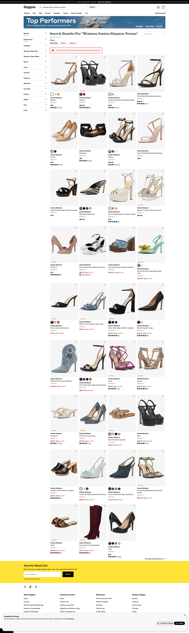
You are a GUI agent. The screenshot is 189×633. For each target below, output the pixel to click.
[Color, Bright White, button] (141, 265)
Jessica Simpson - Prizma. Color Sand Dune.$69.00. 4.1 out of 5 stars (64, 139)
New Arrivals (136, 605)
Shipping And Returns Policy (70, 608)
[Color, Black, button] (55, 151)
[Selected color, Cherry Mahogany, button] (80, 379)
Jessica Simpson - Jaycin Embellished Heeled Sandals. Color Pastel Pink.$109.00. (151, 139)
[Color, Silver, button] (116, 151)
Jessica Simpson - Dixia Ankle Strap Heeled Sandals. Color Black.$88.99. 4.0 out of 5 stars (151, 82)
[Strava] (36, 587)
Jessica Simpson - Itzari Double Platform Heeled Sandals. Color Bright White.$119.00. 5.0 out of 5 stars (122, 196)
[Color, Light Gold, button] (112, 94)
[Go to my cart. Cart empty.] (163, 7)
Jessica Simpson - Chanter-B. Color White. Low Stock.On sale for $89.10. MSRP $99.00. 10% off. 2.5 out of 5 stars (64, 420)
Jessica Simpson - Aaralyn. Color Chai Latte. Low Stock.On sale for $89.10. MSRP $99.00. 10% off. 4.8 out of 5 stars (151, 365)
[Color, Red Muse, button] (84, 94)
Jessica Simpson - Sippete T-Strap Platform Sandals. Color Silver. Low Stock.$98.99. (151, 196)
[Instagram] (25, 587)
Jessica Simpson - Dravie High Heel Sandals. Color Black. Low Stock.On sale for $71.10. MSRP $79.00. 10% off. (64, 310)
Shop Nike (139, 26)
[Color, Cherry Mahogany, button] (87, 208)
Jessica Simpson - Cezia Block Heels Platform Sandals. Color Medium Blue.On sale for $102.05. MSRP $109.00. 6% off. (122, 253)
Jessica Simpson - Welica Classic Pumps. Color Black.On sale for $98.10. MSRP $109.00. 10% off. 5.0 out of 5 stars (151, 310)
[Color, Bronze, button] (58, 322)
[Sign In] (158, 7)
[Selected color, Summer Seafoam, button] (138, 265)
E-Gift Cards (100, 612)
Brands (134, 598)
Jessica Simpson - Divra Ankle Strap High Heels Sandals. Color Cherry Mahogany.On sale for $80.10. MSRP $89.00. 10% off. (93, 365)
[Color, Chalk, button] (141, 322)
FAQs (62, 598)
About (26, 598)
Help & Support (160, 13)
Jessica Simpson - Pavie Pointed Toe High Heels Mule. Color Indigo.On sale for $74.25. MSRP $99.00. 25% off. (122, 475)
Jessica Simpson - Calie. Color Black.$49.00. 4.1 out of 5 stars (122, 531)
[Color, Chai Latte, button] (116, 208)
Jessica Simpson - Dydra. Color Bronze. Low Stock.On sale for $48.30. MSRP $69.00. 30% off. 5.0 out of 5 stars (64, 531)
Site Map (99, 605)
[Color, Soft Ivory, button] (112, 434)
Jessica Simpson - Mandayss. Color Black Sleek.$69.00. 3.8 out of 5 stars (93, 139)
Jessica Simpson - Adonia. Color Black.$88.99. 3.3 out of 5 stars (122, 139)
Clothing (135, 602)
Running (135, 608)
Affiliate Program (102, 602)
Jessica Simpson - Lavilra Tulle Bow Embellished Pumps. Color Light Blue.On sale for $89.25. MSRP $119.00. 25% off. (93, 475)
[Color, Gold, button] (58, 94)
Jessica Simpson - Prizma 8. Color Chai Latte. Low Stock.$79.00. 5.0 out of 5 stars (64, 253)
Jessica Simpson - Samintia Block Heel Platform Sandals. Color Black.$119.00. (64, 196)
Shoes (63, 43)
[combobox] (63, 7)
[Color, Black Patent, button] (112, 543)
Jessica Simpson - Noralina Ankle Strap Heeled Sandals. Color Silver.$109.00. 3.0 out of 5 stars (122, 82)
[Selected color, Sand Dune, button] (52, 151)
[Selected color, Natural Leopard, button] (52, 94)
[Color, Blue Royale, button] (116, 322)
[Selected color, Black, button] (80, 94)
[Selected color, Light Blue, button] (80, 488)
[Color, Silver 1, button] (55, 94)
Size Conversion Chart (104, 598)
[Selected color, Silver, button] (109, 94)
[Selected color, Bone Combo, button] (80, 208)
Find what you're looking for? (154, 559)
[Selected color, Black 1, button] (109, 322)
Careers (26, 602)
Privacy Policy (69, 619)
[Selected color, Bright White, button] (109, 208)
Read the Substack (104, 2)
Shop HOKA (149, 26)
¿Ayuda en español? (67, 605)
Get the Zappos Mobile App (33, 605)
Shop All (160, 26)
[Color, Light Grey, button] (116, 488)
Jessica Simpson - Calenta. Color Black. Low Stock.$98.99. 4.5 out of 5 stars (93, 82)
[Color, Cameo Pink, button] (84, 488)
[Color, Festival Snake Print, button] (116, 543)
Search (92, 7)
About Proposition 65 (67, 612)
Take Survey (100, 608)
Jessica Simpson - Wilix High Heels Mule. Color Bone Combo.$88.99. (93, 196)
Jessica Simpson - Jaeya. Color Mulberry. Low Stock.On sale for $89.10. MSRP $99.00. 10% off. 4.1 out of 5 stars (122, 365)
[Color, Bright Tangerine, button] (112, 208)
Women (72, 43)
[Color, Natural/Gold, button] (90, 208)
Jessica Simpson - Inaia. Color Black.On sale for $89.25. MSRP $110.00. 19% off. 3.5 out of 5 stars (151, 420)
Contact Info (64, 602)
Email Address (31, 574)
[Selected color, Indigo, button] (109, 488)
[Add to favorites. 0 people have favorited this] (76, 56)
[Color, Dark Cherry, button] (112, 322)
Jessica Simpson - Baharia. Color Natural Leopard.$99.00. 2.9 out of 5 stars (64, 82)
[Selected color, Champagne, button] (109, 434)
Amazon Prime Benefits (32, 608)
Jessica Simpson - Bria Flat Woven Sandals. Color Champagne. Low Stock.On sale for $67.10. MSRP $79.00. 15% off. (122, 420)
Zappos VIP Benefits (31, 612)
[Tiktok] (30, 587)
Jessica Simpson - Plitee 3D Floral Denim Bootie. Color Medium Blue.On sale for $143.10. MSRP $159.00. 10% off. (64, 365)
